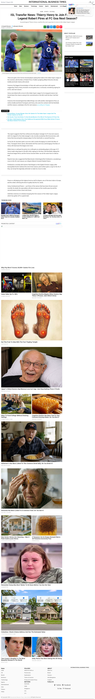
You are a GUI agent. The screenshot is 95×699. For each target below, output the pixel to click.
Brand (49, 672)
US (2, 672)
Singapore (27, 688)
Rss (60, 688)
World (2, 675)
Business (26, 6)
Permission (27, 672)
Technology (34, 6)
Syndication (27, 675)
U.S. (25, 693)
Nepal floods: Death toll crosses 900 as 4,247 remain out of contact (74, 37)
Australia (26, 683)
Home (15, 6)
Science (41, 6)
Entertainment (54, 6)
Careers (50, 675)
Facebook (67, 685)
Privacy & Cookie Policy (30, 679)
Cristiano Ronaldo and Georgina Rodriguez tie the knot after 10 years (52, 217)
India (2, 670)
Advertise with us (28, 670)
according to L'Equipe (43, 105)
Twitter (58, 685)
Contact (50, 679)
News (20, 6)
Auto (2, 687)
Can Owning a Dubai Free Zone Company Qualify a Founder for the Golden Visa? (73, 44)
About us (50, 670)
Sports (47, 6)
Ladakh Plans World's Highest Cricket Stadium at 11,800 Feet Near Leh (31, 217)
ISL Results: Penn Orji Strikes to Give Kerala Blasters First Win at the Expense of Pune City (33, 117)
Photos (3, 689)
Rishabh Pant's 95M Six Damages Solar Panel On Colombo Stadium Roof (10, 217)
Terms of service (28, 677)
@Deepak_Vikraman (18, 26)
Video (2, 691)
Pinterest (67, 688)
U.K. (25, 691)
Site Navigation (52, 677)
